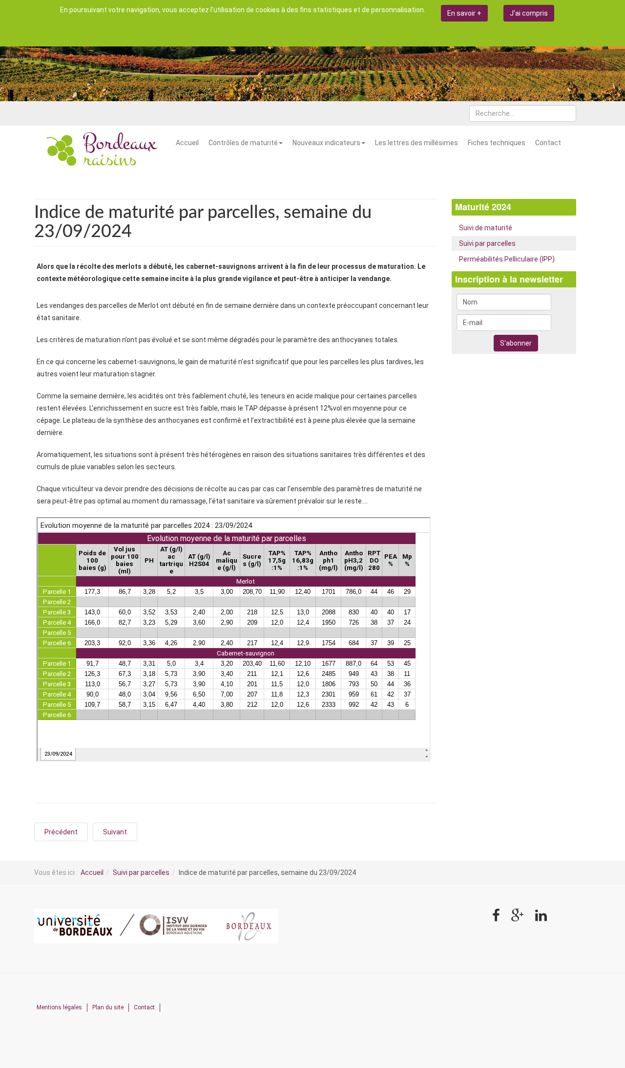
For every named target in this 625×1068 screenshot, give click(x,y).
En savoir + (464, 13)
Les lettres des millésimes (416, 143)
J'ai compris (529, 13)
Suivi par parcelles (487, 243)
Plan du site (108, 1007)
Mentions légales (59, 1007)
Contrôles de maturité (243, 143)
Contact (548, 143)
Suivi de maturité (485, 228)
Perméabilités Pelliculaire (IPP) (507, 259)
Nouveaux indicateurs (326, 143)
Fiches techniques (496, 143)
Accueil (187, 143)
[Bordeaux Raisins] (103, 150)
